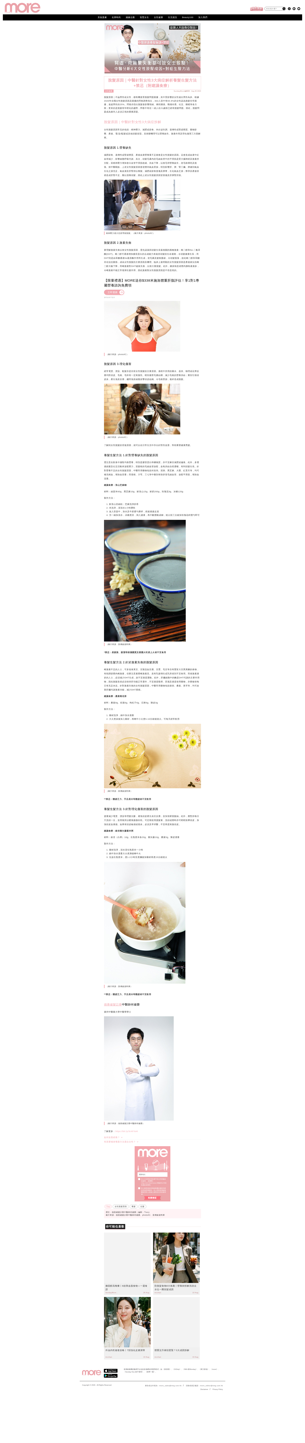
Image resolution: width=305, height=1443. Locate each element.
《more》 (214, 1369)
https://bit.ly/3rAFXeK (126, 1131)
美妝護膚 (102, 17)
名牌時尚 (116, 17)
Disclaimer (204, 1389)
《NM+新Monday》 (190, 1369)
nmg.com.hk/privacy (148, 1183)
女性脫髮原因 (121, 1206)
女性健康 (158, 17)
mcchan (158, 1293)
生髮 (142, 1206)
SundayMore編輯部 (182, 91)
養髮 (134, 1206)
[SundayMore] (22, 8)
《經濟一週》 (150, 1372)
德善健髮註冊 (113, 1004)
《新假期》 (167, 1369)
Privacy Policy (218, 1389)
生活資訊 (172, 17)
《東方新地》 (204, 1369)
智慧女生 (144, 17)
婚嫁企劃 (130, 17)
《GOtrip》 (177, 1369)
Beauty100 (187, 17)
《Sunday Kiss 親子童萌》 (134, 1372)
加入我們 (202, 17)
